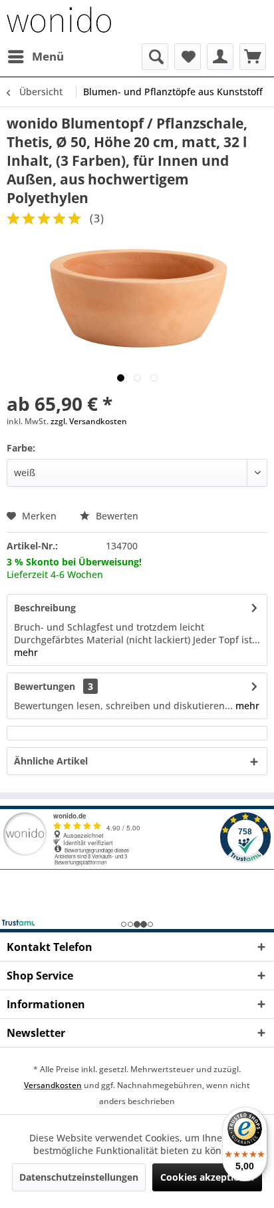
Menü (48, 56)
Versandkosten (53, 1085)
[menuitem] (35, 56)
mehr (26, 652)
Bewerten (115, 515)
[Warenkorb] (252, 56)
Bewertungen (44, 686)
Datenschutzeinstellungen (78, 1177)
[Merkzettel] (187, 56)
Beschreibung (45, 607)
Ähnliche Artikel (51, 761)
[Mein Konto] (220, 56)
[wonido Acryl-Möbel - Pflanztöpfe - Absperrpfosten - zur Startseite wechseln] (59, 22)
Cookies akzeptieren (207, 1177)
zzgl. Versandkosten (89, 421)
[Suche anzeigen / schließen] (155, 56)
